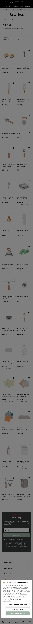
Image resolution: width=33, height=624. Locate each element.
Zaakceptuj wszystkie (17, 613)
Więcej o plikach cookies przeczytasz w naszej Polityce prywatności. (13, 599)
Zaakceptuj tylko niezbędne (17, 605)
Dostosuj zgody (17, 609)
